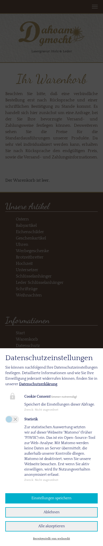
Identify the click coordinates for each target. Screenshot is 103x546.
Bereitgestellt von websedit (51, 538)
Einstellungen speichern (51, 498)
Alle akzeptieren (51, 526)
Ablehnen (52, 512)
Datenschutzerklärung (38, 384)
